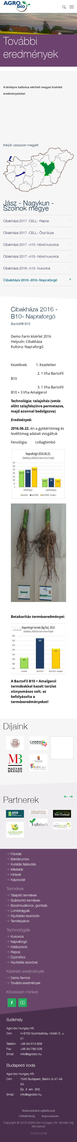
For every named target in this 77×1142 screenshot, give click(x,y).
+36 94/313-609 (31, 1043)
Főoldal (16, 854)
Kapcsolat (18, 880)
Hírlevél (16, 874)
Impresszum (50, 1116)
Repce (15, 952)
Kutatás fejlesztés (23, 864)
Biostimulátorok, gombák (29, 905)
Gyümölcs (18, 957)
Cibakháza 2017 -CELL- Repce (26, 221)
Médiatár (17, 869)
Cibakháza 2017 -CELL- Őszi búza (28, 233)
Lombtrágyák (20, 911)
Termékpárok (20, 921)
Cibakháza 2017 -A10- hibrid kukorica (31, 244)
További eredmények (25, 983)
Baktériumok (20, 859)
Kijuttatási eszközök (25, 916)
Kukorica (17, 936)
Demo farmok (20, 978)
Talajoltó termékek (24, 895)
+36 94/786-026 (31, 1049)
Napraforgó (19, 941)
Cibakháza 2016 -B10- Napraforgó (30, 280)
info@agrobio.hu (31, 1054)
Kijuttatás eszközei (24, 962)
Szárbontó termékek (25, 900)
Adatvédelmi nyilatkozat (38, 1110)
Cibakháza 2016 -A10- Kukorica (26, 268)
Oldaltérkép (27, 1116)
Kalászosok (19, 947)
